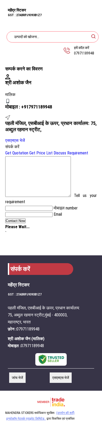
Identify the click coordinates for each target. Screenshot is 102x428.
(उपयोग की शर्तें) (65, 413)
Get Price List (41, 152)
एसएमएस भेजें (15, 140)
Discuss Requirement (71, 152)
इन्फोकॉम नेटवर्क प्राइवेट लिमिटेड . (26, 418)
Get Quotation (16, 152)
